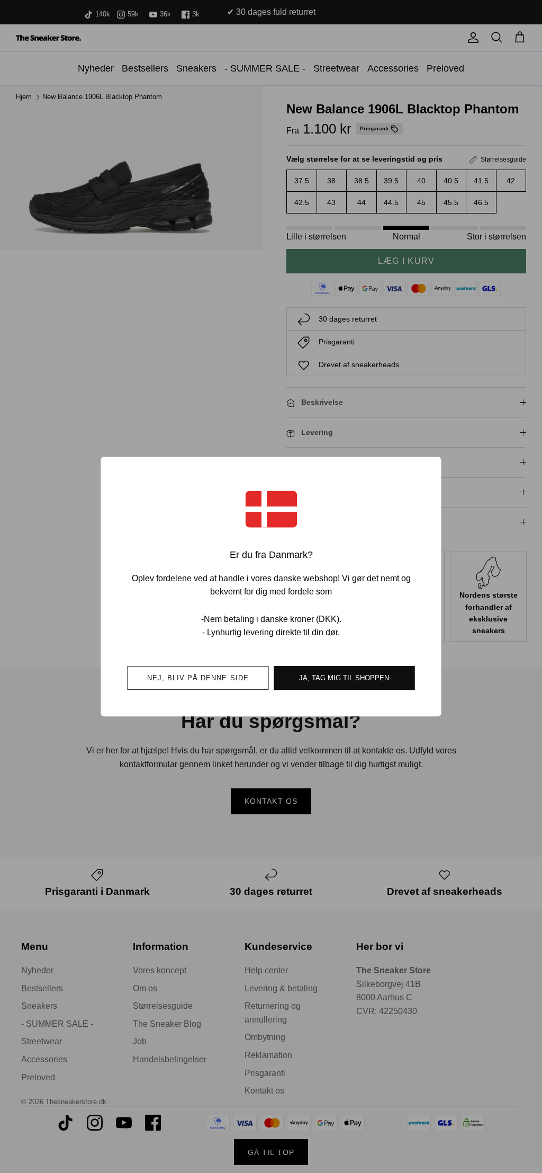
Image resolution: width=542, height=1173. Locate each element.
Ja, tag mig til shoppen (344, 678)
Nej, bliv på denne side (198, 678)
